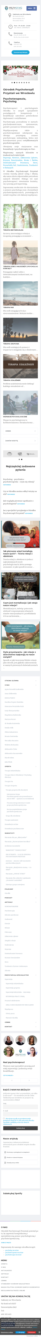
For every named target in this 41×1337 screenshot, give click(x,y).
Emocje (7, 923)
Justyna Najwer (10, 698)
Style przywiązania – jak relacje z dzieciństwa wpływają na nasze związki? (19, 654)
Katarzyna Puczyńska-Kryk (14, 706)
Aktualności (6, 1270)
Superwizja (8, 979)
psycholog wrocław (12, 1250)
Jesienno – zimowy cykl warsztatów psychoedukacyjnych (18, 862)
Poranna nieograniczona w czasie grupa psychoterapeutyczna (18, 804)
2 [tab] (14, 82)
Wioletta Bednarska (11, 745)
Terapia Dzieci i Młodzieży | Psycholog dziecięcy (18, 776)
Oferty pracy (10, 1013)
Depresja (7, 158)
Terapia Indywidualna (13, 230)
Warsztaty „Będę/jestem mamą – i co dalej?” (18, 869)
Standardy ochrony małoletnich (15, 1284)
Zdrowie (7, 971)
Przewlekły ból (9, 165)
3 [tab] (16, 82)
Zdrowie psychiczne (12, 915)
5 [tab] (21, 82)
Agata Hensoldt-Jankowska (14, 689)
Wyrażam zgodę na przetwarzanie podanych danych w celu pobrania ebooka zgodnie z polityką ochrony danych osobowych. (18, 1121)
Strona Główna (12, 680)
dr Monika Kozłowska (12, 723)
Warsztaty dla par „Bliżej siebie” (16, 837)
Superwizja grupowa (13, 988)
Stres (35, 163)
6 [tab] (24, 82)
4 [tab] (19, 82)
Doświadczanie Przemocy (15, 163)
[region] (20, 73)
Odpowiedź (7, 485)
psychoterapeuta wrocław (14, 1253)
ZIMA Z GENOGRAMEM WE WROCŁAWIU (20, 1005)
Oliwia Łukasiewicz (11, 732)
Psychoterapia (10, 911)
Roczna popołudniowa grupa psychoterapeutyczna (17, 810)
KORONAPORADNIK (11, 906)
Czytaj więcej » (8, 1075)
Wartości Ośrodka (12, 1018)
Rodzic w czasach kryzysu (14, 1157)
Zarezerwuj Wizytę (20, 52)
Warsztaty (9, 833)
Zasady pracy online (12, 1162)
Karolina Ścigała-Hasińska (14, 702)
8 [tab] (29, 82)
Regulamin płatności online (13, 1290)
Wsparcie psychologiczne (15, 417)
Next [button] (35, 73)
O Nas (7, 685)
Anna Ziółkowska (11, 694)
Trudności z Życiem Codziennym (16, 966)
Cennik (7, 1022)
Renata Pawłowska (11, 736)
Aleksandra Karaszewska (13, 753)
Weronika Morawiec (12, 741)
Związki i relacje (10, 941)
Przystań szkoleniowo (12, 1001)
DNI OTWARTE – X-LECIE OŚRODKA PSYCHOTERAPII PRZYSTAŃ (18, 856)
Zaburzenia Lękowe (28, 158)
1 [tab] (12, 82)
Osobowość (8, 919)
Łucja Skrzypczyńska (12, 711)
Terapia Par (8, 307)
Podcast (8, 898)
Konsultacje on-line (11, 824)
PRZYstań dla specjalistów (17, 975)
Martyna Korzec (10, 719)
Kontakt (8, 1026)
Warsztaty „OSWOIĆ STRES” (15, 874)
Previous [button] (5, 73)
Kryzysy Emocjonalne (12, 160)
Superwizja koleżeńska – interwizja (18, 992)
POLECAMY (9, 889)
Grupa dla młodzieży (13, 816)
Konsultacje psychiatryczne (14, 829)
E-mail (5, 1111)
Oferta (8, 766)
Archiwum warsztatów (12, 846)
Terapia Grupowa (11, 344)
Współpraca (9, 1009)
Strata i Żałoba (31, 160)
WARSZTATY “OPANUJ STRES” (16, 850)
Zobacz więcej (6, 1242)
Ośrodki (7, 893)
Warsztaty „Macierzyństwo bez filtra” (17, 842)
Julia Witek (8, 762)
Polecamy (8, 932)
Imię (4, 1103)
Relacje (7, 928)
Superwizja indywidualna (14, 983)
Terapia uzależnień (11, 380)
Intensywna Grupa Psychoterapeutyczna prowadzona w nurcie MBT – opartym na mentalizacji (20, 796)
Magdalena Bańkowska (13, 715)
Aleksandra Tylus (11, 749)
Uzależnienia (22, 165)
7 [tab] (26, 82)
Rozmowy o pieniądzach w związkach (17, 1152)
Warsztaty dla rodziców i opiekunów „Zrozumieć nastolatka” (18, 879)
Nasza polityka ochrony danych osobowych (20, 1287)
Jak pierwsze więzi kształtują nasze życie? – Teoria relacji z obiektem (17, 553)
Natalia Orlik (9, 728)
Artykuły (9, 902)
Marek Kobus (9, 758)
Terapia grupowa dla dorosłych (17, 790)
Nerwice (15, 158)
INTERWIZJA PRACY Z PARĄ (15, 996)
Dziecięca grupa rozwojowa (15, 885)
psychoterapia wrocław (13, 1255)
